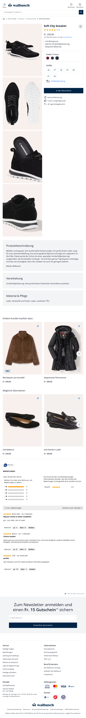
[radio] (47, 58)
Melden (31, 528)
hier (79, 481)
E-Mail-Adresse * (16, 618)
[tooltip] (9, 465)
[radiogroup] (63, 56)
